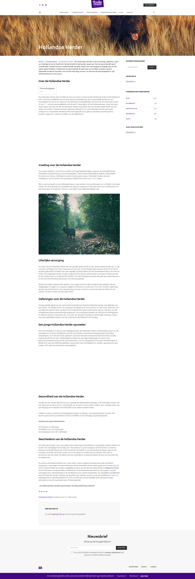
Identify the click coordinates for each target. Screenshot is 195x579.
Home (41, 61)
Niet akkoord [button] (134, 576)
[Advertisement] (79, 140)
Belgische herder (112, 468)
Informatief (130, 114)
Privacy (144, 567)
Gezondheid (130, 104)
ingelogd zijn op (58, 514)
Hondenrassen (77, 13)
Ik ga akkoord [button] (121, 576)
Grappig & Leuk (131, 109)
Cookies (153, 567)
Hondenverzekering (108, 13)
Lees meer (144, 576)
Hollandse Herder (46, 497)
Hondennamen (91, 13)
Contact (129, 13)
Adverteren (133, 567)
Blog (121, 13)
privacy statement (113, 552)
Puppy (128, 119)
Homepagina (63, 13)
